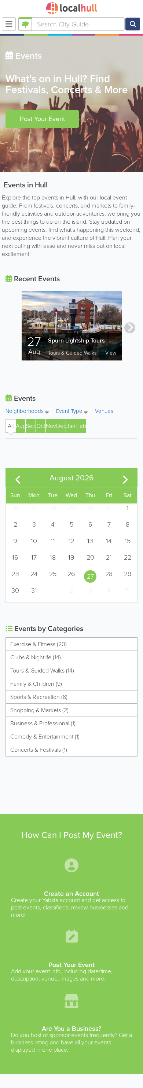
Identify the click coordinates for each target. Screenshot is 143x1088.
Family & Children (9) (36, 683)
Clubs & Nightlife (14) (35, 657)
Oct (40, 426)
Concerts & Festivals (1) (38, 750)
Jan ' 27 (71, 427)
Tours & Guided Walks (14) (42, 670)
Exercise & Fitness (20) (38, 644)
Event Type (70, 411)
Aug (20, 426)
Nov (50, 426)
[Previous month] (18, 477)
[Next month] (125, 477)
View (110, 353)
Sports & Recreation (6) (38, 697)
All (11, 426)
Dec (61, 426)
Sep (30, 426)
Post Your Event (42, 119)
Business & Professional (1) (43, 723)
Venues (104, 411)
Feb (81, 426)
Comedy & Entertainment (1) (45, 736)
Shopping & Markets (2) (39, 710)
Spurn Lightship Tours (76, 340)
